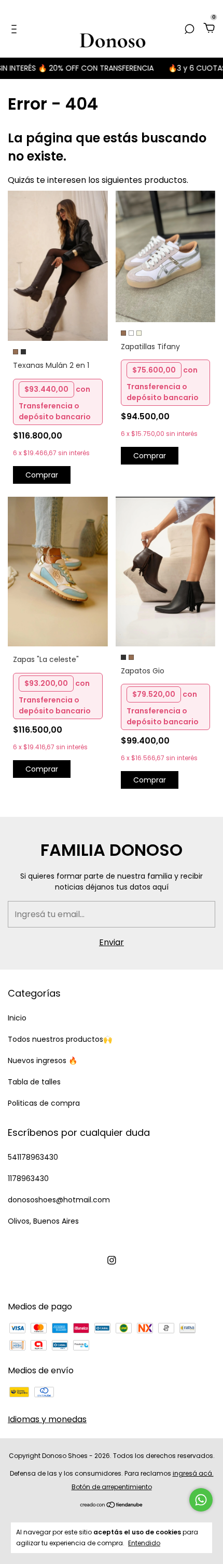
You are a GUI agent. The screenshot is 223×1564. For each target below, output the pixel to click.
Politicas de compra (44, 1103)
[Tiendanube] (111, 1505)
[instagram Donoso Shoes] (112, 1260)
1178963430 (28, 1178)
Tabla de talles (34, 1082)
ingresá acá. (193, 1473)
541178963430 (33, 1157)
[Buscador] (189, 29)
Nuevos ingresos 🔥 (42, 1060)
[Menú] (16, 29)
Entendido (144, 1543)
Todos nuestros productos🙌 (60, 1039)
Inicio (17, 1018)
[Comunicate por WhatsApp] (201, 1500)
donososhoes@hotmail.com (59, 1200)
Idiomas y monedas (47, 1419)
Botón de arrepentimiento (112, 1486)
